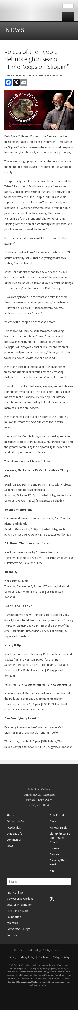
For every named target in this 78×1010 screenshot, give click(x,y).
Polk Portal (57, 815)
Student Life (14, 833)
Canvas (54, 821)
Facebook (52, 893)
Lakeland (49, 794)
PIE (52, 870)
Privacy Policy (27, 957)
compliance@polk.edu (31, 982)
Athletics (12, 923)
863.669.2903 (14, 982)
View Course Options (20, 898)
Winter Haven (32, 794)
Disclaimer (43, 957)
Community (13, 840)
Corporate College (18, 929)
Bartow (30, 800)
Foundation (13, 917)
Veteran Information (19, 905)
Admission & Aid (16, 821)
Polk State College (31, 10)
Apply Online (14, 892)
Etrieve (54, 848)
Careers (11, 935)
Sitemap (12, 957)
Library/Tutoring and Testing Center (60, 838)
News (15, 30)
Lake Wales (45, 800)
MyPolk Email (58, 827)
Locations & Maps (17, 911)
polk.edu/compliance (39, 985)
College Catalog (61, 957)
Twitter (52, 899)
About (10, 815)
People (54, 854)
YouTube (52, 905)
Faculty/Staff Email (58, 862)
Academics (13, 827)
